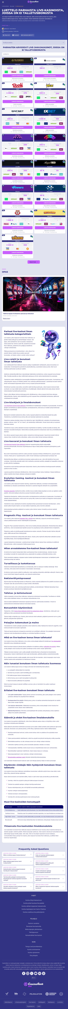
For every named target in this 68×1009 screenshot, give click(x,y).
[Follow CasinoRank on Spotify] (39, 973)
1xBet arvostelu (50, 130)
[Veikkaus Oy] (7, 994)
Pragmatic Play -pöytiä (25, 518)
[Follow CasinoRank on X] (31, 973)
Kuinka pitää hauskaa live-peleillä (33, 903)
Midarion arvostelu (17, 255)
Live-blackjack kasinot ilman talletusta (15, 405)
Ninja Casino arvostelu (50, 78)
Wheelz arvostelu (50, 156)
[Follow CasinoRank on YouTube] (35, 973)
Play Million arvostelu (50, 205)
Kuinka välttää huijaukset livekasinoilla (34, 906)
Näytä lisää (33, 262)
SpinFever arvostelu (17, 156)
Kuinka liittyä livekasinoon (34, 900)
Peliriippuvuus (33, 932)
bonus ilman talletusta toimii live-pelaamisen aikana (28, 611)
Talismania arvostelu (17, 78)
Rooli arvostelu (18, 104)
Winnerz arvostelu (18, 205)
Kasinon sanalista (33, 923)
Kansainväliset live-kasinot (33, 935)
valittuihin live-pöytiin (50, 646)
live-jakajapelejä (56, 641)
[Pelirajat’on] (36, 994)
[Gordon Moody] (50, 994)
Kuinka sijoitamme (33, 952)
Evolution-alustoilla (9, 491)
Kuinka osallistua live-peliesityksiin (33, 912)
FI (32, 978)
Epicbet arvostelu (17, 130)
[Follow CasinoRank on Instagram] (27, 973)
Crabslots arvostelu (17, 230)
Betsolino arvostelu (49, 230)
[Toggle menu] (3, 2)
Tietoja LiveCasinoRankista (33, 946)
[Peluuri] (24, 994)
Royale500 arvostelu (49, 181)
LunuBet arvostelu (18, 181)
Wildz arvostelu (50, 104)
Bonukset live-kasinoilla (33, 926)
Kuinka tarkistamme (33, 949)
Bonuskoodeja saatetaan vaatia (16, 757)
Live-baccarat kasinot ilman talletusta (14, 444)
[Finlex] (16, 994)
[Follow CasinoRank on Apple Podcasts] (43, 973)
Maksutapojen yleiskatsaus (33, 929)
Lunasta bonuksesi (17, 75)
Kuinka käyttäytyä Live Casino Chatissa (34, 909)
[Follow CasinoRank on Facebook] (23, 973)
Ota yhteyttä (34, 955)
